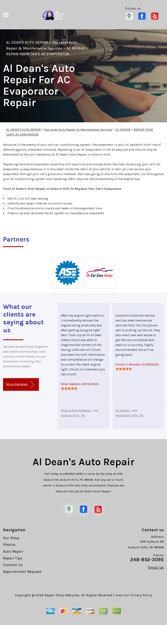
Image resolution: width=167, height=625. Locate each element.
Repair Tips (12, 558)
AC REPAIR (75, 48)
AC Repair (122, 410)
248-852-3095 (73, 474)
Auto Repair (13, 551)
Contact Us (13, 565)
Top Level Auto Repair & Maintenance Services (78, 129)
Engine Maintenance (76, 410)
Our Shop (11, 538)
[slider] (69, 388)
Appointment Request (22, 571)
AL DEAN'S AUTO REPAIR (27, 42)
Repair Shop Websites (62, 595)
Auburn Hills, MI (73, 415)
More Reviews (17, 384)
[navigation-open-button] (6, 14)
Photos (9, 544)
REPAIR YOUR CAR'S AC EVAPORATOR (37, 54)
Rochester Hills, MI (129, 415)
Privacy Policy (141, 595)
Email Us (156, 567)
